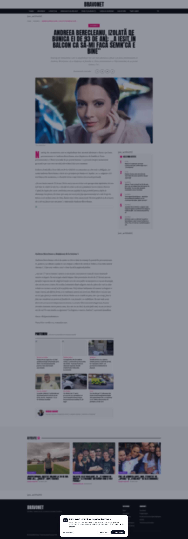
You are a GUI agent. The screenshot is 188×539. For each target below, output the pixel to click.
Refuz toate (104, 532)
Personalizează (68, 532)
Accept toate (118, 532)
